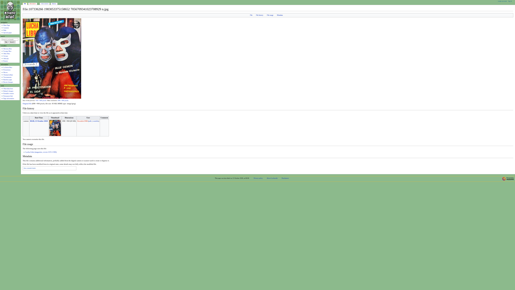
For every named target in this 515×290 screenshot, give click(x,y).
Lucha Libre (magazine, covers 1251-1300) (41, 152)
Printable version (8, 93)
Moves (5, 72)
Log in (510, 1)
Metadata (280, 15)
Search (3, 36)
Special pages (7, 32)
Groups (5, 56)
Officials (6, 58)
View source (44, 3)
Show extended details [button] (30, 168)
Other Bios (6, 53)
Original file (27, 104)
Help (4, 30)
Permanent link (8, 96)
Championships (8, 75)
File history (259, 15)
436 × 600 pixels (41, 100)
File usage (270, 15)
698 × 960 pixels (63, 100)
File (251, 15)
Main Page (6, 25)
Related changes (8, 91)
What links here (8, 88)
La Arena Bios (7, 67)
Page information (8, 98)
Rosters (5, 61)
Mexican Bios (7, 49)
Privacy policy (258, 178)
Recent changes (8, 82)
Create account (502, 1)
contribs (96, 121)
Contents (6, 28)
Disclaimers (285, 178)
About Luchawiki (272, 178)
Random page (7, 79)
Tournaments (7, 77)
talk (90, 121)
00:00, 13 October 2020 (39, 121)
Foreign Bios (7, 51)
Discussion (33, 3)
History (54, 3)
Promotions (6, 70)
